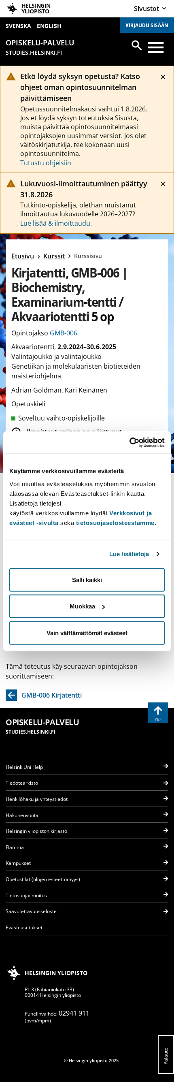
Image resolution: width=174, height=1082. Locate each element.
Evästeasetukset (24, 927)
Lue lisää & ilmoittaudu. (56, 223)
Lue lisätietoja (129, 554)
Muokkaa (82, 606)
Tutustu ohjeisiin (45, 162)
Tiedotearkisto (22, 782)
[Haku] (136, 45)
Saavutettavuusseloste (31, 911)
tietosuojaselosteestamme (115, 522)
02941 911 (74, 1013)
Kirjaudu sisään (146, 25)
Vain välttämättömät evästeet (87, 632)
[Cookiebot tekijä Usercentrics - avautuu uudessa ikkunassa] (129, 442)
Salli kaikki (87, 579)
